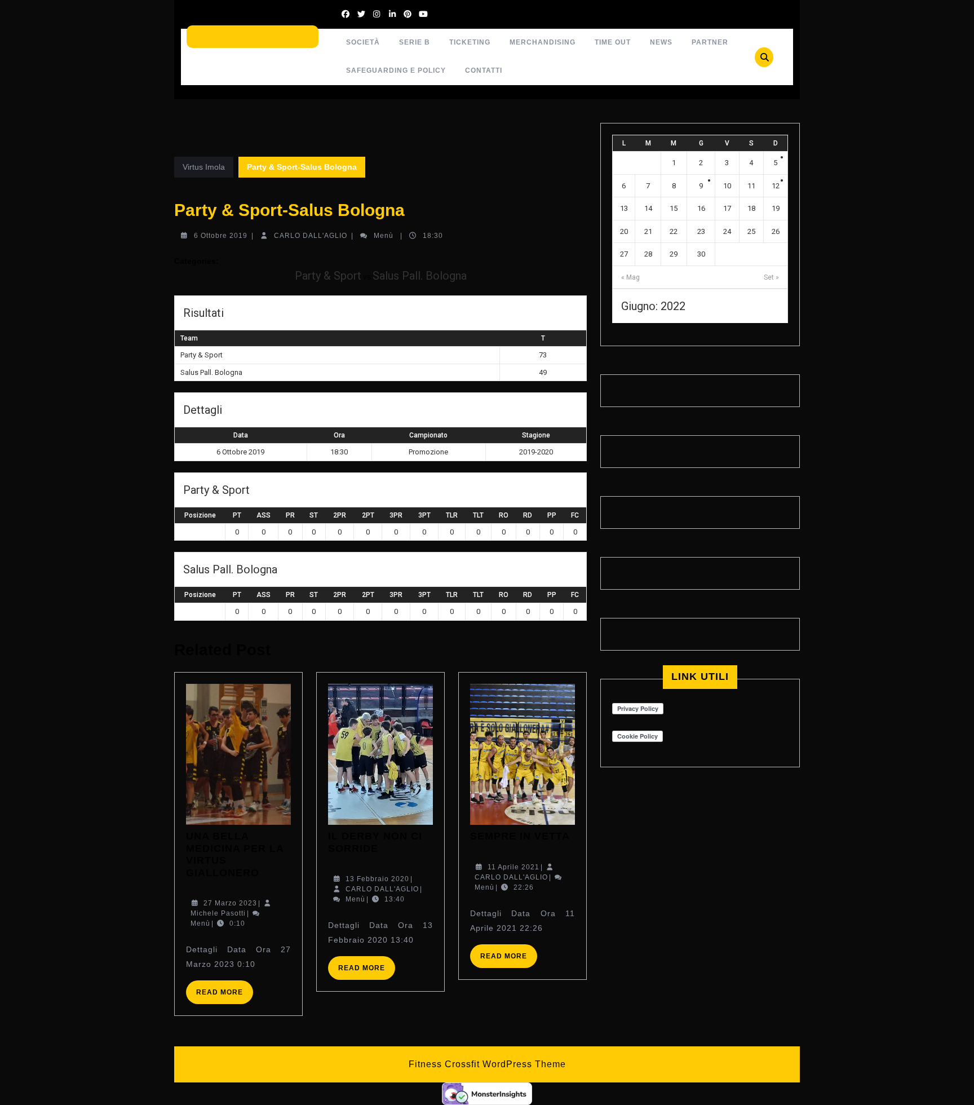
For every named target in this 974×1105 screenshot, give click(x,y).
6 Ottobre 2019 (220, 236)
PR (290, 515)
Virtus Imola (204, 166)
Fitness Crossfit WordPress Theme (487, 1064)
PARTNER (710, 42)
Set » (771, 277)
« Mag (630, 277)
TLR (452, 515)
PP (551, 515)
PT (237, 515)
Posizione (200, 515)
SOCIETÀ (363, 42)
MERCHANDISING (542, 42)
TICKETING (469, 42)
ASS (263, 515)
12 (776, 186)
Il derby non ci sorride (375, 842)
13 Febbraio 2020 (377, 879)
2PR (339, 515)
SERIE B (414, 42)
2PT (368, 515)
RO (503, 515)
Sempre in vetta (520, 836)
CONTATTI (483, 70)
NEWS (661, 42)
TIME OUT (613, 42)
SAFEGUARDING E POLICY (396, 70)
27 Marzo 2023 (230, 903)
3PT (424, 515)
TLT (478, 515)
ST (313, 515)
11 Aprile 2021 (513, 867)
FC (575, 515)
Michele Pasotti (218, 913)
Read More (224, 996)
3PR (395, 515)
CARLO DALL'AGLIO (310, 236)
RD (527, 515)
